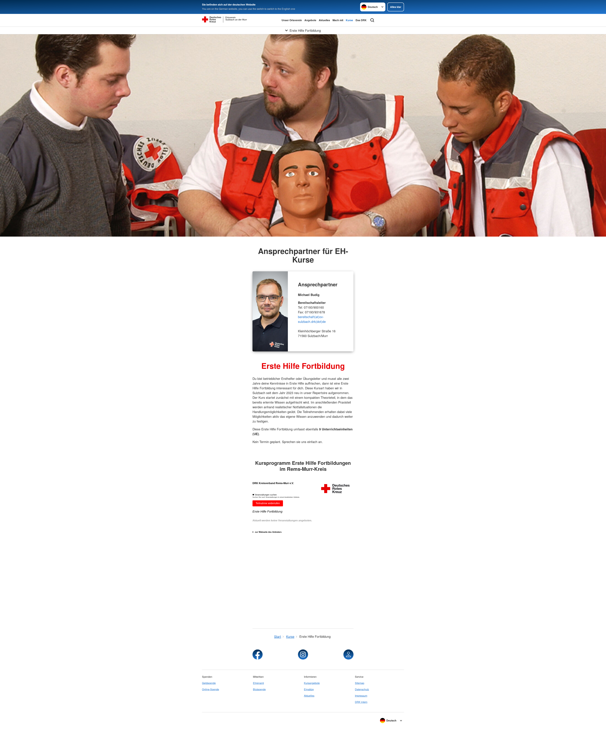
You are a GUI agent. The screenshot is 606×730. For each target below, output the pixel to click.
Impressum (361, 695)
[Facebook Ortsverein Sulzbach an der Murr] (257, 654)
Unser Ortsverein (292, 20)
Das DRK (361, 20)
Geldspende (209, 683)
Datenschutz (362, 689)
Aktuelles (324, 20)
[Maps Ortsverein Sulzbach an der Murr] (348, 654)
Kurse (349, 20)
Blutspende (259, 689)
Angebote (310, 20)
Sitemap (359, 683)
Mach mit (338, 20)
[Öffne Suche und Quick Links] (372, 20)
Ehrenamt (258, 683)
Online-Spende (210, 689)
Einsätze (309, 689)
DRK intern (361, 702)
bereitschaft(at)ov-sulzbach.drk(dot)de (312, 319)
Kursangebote (312, 683)
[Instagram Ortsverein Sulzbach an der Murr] (303, 654)
